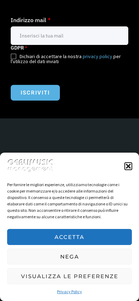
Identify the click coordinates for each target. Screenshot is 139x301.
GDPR (19, 48)
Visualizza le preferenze (69, 276)
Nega (69, 256)
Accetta (69, 237)
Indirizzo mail (31, 20)
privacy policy (97, 56)
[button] (128, 166)
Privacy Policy (69, 291)
